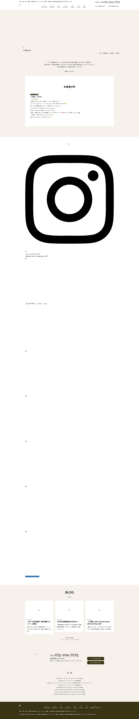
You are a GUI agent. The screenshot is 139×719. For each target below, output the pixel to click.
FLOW (78, 7)
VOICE (72, 7)
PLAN (58, 7)
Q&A (84, 7)
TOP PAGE (44, 7)
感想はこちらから (69, 71)
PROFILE (52, 7)
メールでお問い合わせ (99, 6)
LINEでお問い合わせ (113, 6)
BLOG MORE (69, 638)
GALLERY (65, 7)
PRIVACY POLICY (95, 707)
